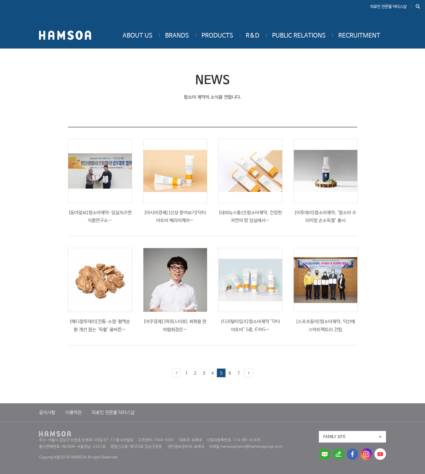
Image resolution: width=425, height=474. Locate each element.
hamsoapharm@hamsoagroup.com (251, 447)
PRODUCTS (217, 36)
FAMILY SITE (334, 436)
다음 (248, 373)
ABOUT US (137, 36)
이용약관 (73, 412)
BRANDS (177, 36)
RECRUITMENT (359, 36)
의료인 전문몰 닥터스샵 (388, 6)
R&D (252, 36)
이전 (176, 373)
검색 (418, 6)
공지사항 (47, 412)
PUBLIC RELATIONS (299, 36)
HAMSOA (65, 35)
